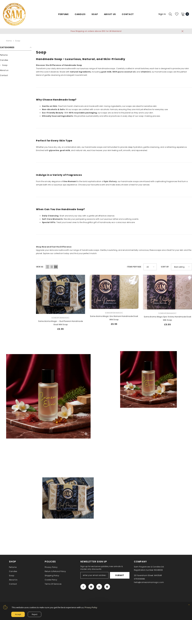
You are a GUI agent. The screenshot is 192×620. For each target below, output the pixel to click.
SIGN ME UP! (125, 320)
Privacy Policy (91, 607)
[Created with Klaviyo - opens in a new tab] (96, 354)
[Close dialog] (150, 269)
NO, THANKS (125, 329)
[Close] (189, 605)
